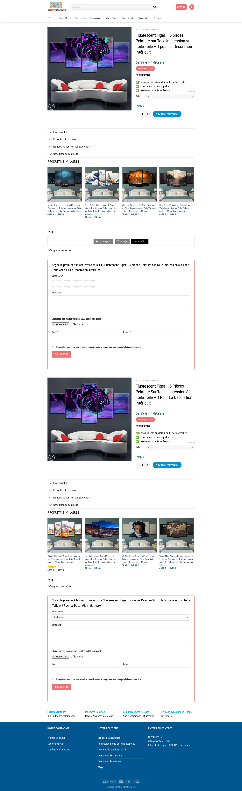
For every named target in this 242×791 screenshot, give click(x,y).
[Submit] (154, 7)
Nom (55, 332)
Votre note (57, 276)
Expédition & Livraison (64, 139)
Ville (107, 18)
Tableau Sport (127, 18)
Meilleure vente (151, 29)
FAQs (100, 767)
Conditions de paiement (65, 153)
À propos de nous (56, 737)
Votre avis (57, 292)
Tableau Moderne (65, 18)
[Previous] (48, 198)
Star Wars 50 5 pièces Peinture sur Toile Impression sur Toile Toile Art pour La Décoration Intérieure (174, 208)
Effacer (192, 92)
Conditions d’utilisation (59, 749)
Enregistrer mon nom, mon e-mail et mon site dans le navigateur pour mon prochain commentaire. (98, 347)
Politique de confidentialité (112, 749)
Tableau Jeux (80, 18)
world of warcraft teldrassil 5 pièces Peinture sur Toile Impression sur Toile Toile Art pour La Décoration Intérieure (64, 208)
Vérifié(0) (123, 241)
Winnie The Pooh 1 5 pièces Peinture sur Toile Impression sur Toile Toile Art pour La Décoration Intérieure (64, 559)
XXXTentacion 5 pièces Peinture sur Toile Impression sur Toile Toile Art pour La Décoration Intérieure (138, 559)
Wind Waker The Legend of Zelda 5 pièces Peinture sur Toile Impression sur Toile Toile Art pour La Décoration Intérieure (101, 209)
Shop (51, 18)
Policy (156, 18)
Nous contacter (145, 18)
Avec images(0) (104, 241)
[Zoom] (51, 107)
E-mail (127, 332)
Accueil (139, 29)
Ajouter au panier (167, 113)
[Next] (194, 198)
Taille (138, 96)
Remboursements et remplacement (71, 146)
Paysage (115, 18)
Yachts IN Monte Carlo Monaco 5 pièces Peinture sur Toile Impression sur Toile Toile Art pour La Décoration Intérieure (101, 560)
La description (60, 132)
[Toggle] (50, 132)
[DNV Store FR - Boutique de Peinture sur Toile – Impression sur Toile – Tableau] (56, 7)
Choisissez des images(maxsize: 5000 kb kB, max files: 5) (77, 319)
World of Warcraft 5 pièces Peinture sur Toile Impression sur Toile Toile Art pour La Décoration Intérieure (139, 208)
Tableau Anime (94, 18)
